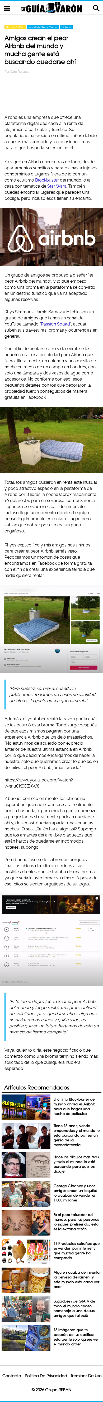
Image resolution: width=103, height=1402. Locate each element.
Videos (66, 27)
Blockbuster (47, 180)
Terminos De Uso (86, 1375)
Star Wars (56, 186)
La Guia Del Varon (51, 7)
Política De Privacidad (46, 1375)
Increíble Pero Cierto (43, 27)
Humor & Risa (15, 27)
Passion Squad (55, 324)
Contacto (11, 1375)
